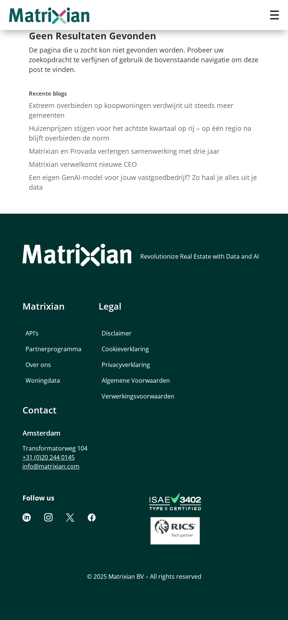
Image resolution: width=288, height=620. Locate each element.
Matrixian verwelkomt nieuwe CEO (83, 164)
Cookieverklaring (125, 349)
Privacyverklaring (126, 365)
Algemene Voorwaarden (136, 380)
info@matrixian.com (51, 466)
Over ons (38, 365)
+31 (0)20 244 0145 (48, 457)
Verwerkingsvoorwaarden (138, 396)
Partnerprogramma (53, 349)
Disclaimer (117, 333)
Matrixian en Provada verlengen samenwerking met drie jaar (124, 151)
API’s (32, 333)
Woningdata (43, 380)
